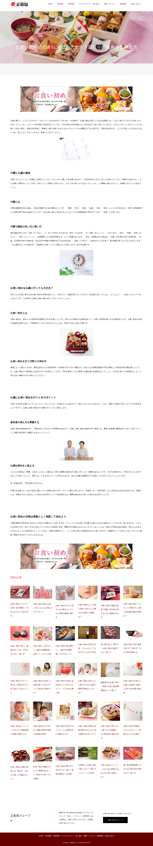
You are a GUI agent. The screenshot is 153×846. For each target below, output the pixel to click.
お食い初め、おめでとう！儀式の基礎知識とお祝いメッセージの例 (42, 650)
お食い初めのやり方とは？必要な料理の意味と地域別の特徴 (42, 730)
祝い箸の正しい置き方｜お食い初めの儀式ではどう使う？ (110, 648)
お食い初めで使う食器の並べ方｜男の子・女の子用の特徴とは (132, 648)
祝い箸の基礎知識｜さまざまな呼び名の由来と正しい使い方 (132, 769)
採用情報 (123, 4)
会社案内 (60, 4)
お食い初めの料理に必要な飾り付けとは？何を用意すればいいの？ (87, 730)
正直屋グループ (20, 815)
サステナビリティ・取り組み (89, 4)
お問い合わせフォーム (115, 820)
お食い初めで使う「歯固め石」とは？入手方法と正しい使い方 (19, 650)
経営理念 (71, 4)
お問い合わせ (135, 4)
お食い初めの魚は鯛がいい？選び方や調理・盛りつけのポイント (64, 650)
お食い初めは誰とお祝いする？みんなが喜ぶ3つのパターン (42, 608)
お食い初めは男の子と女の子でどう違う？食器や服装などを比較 (64, 770)
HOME (50, 4)
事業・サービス (109, 4)
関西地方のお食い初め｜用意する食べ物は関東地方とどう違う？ (110, 686)
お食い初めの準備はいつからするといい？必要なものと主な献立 (132, 730)
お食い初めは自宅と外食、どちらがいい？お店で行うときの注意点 (87, 648)
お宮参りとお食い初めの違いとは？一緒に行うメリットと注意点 (87, 769)
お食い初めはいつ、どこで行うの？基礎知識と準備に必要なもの (19, 730)
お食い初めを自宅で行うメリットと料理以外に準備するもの (64, 730)
